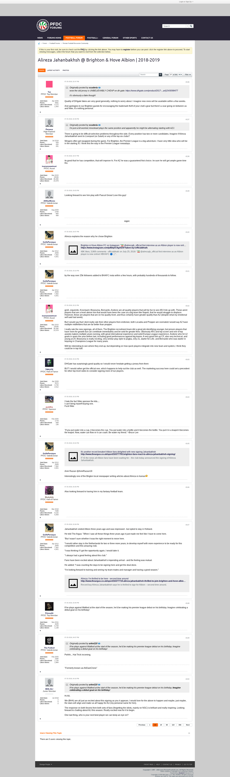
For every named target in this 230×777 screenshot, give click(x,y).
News (40, 38)
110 (173, 725)
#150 (187, 679)
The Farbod (49, 648)
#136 (187, 82)
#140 (187, 232)
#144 (187, 397)
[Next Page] (181, 74)
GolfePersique (49, 242)
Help (158, 764)
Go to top (188, 764)
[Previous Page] (179, 74)
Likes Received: (46, 105)
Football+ (92, 38)
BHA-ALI (49, 689)
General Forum (110, 38)
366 (179, 725)
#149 (187, 638)
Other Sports (130, 38)
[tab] (42, 70)
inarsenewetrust (49, 166)
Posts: (42, 103)
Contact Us (147, 38)
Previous (142, 725)
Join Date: (44, 101)
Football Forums (55, 43)
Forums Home (54, 38)
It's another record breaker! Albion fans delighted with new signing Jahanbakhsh (118, 452)
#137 (187, 119)
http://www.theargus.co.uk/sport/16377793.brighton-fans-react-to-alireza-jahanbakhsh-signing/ (128, 454)
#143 (187, 359)
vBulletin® (181, 773)
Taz (49, 92)
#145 (187, 444)
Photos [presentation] (66, 70)
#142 (187, 306)
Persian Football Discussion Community (75, 43)
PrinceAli (49, 613)
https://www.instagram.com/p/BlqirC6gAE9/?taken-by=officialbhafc (114, 248)
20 (161, 725)
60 (167, 725)
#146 (187, 487)
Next (188, 725)
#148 (187, 603)
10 (155, 725)
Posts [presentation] (41, 70)
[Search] (191, 26)
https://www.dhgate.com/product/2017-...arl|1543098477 (152, 91)
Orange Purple (45, 764)
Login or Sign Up (185, 2)
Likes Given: (44, 106)
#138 (187, 156)
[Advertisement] (115, 10)
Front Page (148, 764)
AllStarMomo (49, 201)
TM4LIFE (49, 369)
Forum (45, 43)
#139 (187, 191)
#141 (187, 271)
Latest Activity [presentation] (53, 70)
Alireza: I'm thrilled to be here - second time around (104, 578)
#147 (187, 525)
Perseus (49, 129)
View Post (99, 87)
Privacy (178, 764)
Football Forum (74, 38)
